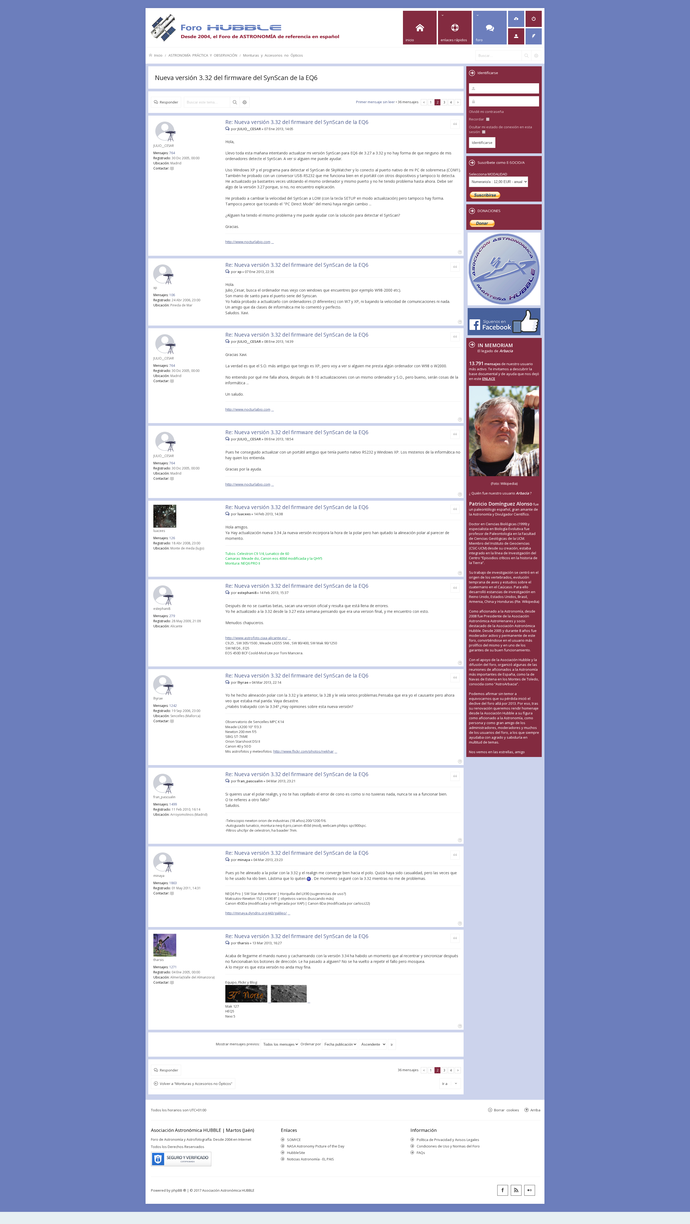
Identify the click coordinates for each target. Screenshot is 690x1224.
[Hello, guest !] (516, 36)
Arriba (535, 1110)
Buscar (235, 102)
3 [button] (444, 102)
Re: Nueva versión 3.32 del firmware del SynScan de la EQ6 (296, 122)
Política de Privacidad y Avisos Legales (448, 1139)
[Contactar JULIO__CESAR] (172, 168)
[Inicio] (244, 27)
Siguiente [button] (458, 102)
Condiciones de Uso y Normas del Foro (448, 1146)
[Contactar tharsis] (172, 982)
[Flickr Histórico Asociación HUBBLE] (529, 1190)
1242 (173, 705)
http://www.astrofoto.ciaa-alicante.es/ (256, 637)
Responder (169, 102)
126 (172, 538)
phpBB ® (178, 1190)
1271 (173, 967)
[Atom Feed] (516, 1190)
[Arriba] (459, 251)
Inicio (158, 55)
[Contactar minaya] (172, 893)
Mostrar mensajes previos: (238, 1044)
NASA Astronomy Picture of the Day (315, 1146)
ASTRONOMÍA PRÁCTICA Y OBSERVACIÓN (202, 55)
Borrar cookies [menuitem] (506, 1110)
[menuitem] (516, 19)
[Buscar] (526, 55)
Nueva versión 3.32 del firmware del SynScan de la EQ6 (236, 77)
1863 (173, 883)
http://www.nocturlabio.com (247, 241)
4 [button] (451, 102)
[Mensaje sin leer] (228, 128)
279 (172, 616)
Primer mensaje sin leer (375, 101)
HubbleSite (296, 1152)
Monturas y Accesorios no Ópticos (273, 55)
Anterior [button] (424, 102)
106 (172, 295)
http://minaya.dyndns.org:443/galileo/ (256, 913)
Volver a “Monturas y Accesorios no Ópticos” (196, 1083)
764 (172, 153)
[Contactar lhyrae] (172, 721)
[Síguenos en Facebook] (502, 1190)
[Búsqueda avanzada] (536, 55)
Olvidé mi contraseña (486, 111)
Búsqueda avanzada (244, 102)
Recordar (477, 119)
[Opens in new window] (248, 1001)
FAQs (421, 1152)
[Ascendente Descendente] (373, 1044)
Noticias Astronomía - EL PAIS (310, 1159)
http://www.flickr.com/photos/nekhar (303, 751)
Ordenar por (311, 1044)
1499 (173, 804)
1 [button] (431, 102)
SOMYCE (294, 1139)
